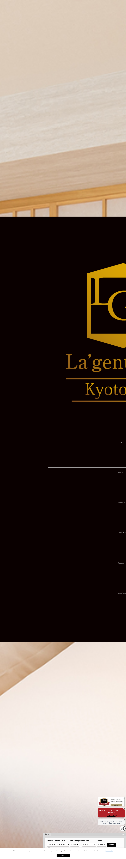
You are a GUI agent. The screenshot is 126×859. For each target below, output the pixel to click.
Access (121, 563)
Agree (63, 855)
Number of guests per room (75, 841)
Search (111, 844)
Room (120, 473)
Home (121, 443)
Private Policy (109, 851)
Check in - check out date (56, 841)
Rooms (99, 841)
